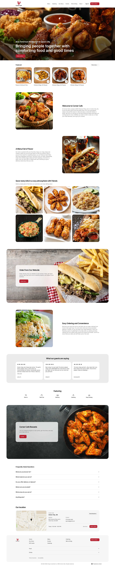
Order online (93, 526)
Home (30, 539)
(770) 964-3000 (69, 519)
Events (67, 3)
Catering (54, 3)
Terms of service (32, 557)
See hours (85, 526)
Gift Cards (31, 543)
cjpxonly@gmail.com (70, 521)
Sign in (87, 3)
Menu (48, 3)
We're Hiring (74, 3)
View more (19, 373)
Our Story (61, 3)
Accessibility (40, 557)
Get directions (92, 513)
